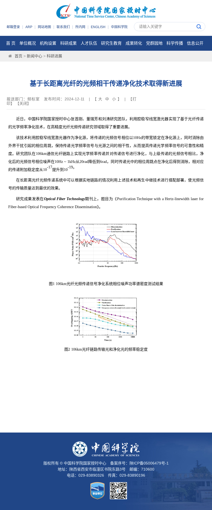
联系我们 (63, 27)
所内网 (80, 27)
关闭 (23, 103)
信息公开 (195, 43)
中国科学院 (119, 27)
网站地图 (44, 27)
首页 (18, 56)
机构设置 (48, 43)
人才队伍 (89, 43)
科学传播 (174, 43)
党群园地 (154, 43)
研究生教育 (111, 43)
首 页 (10, 43)
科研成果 (68, 43)
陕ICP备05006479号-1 (149, 463)
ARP (28, 27)
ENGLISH (98, 27)
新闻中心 (34, 56)
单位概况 (27, 43)
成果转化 (134, 43)
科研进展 (54, 56)
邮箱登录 (13, 27)
